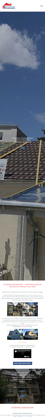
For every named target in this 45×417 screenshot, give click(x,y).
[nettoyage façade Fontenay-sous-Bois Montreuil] (15, 334)
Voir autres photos (23, 342)
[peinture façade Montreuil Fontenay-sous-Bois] (14, 309)
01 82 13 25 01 (22, 391)
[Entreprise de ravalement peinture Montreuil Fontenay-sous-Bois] (8, 6)
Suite (22, 396)
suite (22, 147)
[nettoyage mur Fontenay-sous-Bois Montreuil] (30, 334)
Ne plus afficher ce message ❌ (27, 416)
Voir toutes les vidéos (22, 359)
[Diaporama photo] (22, 363)
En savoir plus (19, 416)
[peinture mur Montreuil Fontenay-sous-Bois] (30, 309)
